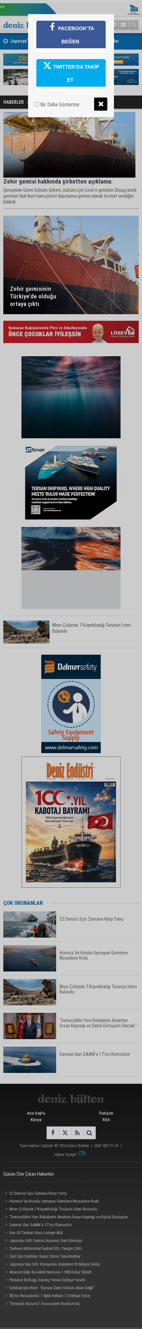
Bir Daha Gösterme (59, 104)
